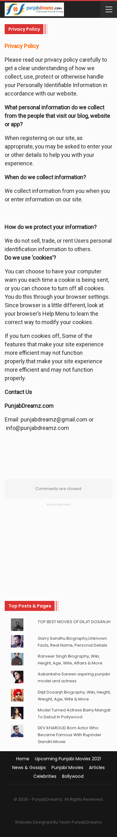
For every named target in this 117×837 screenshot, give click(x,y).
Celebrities (44, 776)
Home (22, 759)
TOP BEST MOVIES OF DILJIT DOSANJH (74, 622)
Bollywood (73, 776)
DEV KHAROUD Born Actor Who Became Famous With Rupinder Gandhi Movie (69, 735)
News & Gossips (29, 767)
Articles (97, 767)
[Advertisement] (58, 546)
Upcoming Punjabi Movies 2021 (68, 759)
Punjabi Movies (67, 767)
